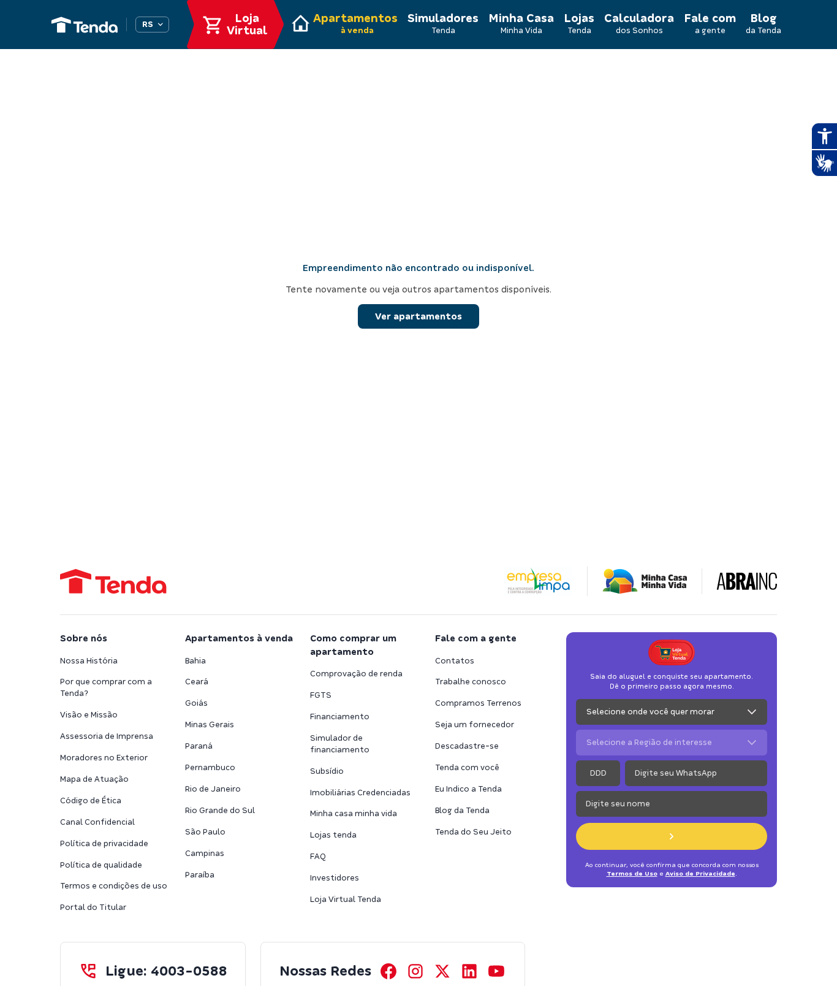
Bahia (195, 660)
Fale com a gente (476, 638)
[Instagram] (415, 971)
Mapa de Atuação (94, 779)
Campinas (204, 853)
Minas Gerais (209, 724)
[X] (442, 971)
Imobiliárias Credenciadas (360, 792)
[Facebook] (388, 971)
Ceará (196, 681)
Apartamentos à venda (239, 638)
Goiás (196, 703)
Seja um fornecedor (474, 724)
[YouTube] (496, 971)
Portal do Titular (93, 907)
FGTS (320, 695)
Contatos (454, 660)
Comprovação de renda (356, 673)
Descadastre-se (467, 746)
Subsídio (327, 771)
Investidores (334, 877)
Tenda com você (467, 767)
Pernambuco (210, 767)
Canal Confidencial (97, 822)
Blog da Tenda (462, 810)
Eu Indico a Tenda (468, 788)
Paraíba (199, 874)
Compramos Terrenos (478, 703)
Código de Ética (90, 800)
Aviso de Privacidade (700, 873)
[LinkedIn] (469, 971)
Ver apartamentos (418, 316)
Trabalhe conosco (470, 681)
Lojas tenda (333, 834)
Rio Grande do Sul (220, 810)
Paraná (199, 746)
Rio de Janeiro (213, 788)
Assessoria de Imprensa (106, 736)
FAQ (318, 856)
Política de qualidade (101, 864)
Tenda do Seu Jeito (473, 831)
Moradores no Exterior (104, 757)
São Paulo (205, 831)
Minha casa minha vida (353, 813)
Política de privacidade (104, 843)
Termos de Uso (632, 873)
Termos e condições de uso (113, 885)
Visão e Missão (89, 714)
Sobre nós (83, 638)
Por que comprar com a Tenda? (106, 687)
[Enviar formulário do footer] (671, 836)
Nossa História (89, 660)
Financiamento (339, 716)
